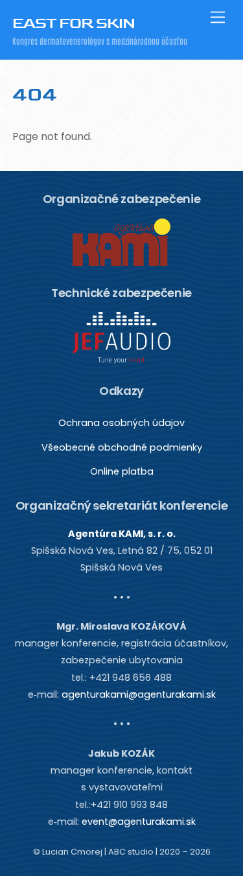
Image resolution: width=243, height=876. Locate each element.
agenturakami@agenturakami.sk (139, 694)
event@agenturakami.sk (139, 821)
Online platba (122, 471)
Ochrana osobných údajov (121, 422)
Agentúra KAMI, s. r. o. (122, 533)
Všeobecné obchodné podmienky (121, 447)
